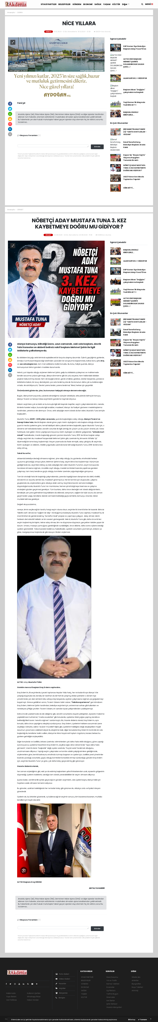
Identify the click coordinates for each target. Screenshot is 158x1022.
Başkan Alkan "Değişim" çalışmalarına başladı (134, 90)
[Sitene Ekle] (37, 984)
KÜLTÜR (116, 4)
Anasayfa (11, 12)
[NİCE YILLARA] (56, 67)
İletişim (61, 997)
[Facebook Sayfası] (7, 984)
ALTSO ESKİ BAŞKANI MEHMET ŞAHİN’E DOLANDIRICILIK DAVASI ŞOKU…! (133, 63)
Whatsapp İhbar (33, 996)
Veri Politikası (11, 1000)
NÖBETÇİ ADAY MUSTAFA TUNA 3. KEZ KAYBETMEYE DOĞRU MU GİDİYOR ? (134, 168)
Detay (132, 1019)
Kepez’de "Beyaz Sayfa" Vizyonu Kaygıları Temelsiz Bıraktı (134, 157)
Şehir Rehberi (111, 1004)
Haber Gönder (33, 1000)
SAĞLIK (97, 4)
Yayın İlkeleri (11, 996)
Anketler (135, 980)
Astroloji (135, 990)
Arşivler (62, 988)
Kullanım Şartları (33, 993)
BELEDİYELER (64, 4)
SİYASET (20, 209)
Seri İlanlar (110, 1000)
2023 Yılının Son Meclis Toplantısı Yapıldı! (133, 178)
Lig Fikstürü (110, 990)
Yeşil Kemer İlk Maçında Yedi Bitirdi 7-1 (134, 103)
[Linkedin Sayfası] (24, 984)
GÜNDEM (76, 4)
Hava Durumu (112, 977)
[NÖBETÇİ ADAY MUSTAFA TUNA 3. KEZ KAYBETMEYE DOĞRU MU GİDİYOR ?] (56, 289)
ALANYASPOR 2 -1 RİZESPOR (135, 78)
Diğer (125, 4)
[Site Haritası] (33, 984)
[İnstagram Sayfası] (16, 984)
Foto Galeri (64, 974)
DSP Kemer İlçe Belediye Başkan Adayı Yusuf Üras (134, 47)
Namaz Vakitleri (112, 984)
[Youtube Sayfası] (20, 984)
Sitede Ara (136, 977)
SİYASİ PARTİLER (48, 4)
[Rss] (29, 984)
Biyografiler (136, 984)
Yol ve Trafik (111, 980)
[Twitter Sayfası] (11, 984)
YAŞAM (106, 4)
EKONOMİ (87, 4)
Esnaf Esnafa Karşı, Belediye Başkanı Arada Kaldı (134, 145)
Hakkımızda (11, 993)
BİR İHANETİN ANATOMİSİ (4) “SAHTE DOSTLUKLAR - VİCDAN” (134, 132)
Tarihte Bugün (112, 994)
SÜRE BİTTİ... (128, 188)
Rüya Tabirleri (137, 987)
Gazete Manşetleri (114, 1007)
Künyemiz (63, 993)
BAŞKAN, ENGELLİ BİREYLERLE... (130, 113)
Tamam (143, 1019)
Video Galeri (64, 979)
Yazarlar (62, 983)
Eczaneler (110, 987)
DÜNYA (20, 12)
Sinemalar (110, 997)
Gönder (97, 147)
